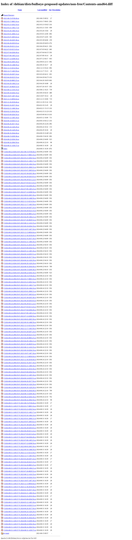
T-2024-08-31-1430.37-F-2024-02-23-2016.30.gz (20, 496)
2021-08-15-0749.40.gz (11, 18)
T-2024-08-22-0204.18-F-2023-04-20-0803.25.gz (20, 214)
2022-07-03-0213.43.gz (11, 49)
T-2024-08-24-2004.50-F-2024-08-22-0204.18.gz (20, 397)
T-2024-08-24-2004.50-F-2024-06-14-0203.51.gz (20, 378)
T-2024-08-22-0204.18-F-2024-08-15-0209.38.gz (20, 270)
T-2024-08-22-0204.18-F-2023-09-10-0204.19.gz (20, 226)
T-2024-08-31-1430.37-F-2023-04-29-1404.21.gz (20, 468)
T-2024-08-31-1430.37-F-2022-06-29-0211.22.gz (20, 431)
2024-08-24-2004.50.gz (11, 142)
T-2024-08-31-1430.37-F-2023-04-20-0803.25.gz (20, 465)
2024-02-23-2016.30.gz (11, 111)
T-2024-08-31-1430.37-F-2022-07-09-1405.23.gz (20, 440)
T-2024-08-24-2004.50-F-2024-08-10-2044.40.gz (20, 391)
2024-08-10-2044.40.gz (11, 133)
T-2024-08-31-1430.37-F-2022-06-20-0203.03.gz (20, 428)
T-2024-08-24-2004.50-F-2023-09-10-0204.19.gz (20, 350)
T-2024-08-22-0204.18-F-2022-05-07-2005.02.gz (20, 170)
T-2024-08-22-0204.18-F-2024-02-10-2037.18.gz (20, 238)
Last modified (42, 10)
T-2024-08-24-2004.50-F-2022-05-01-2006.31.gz (20, 291)
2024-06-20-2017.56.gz (11, 124)
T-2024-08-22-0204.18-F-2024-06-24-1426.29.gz (20, 260)
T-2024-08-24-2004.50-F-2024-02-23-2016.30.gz (20, 369)
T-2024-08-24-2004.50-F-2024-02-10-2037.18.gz (20, 363)
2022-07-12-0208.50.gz (11, 59)
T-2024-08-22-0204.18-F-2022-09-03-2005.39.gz (20, 195)
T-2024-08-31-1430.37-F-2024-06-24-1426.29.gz (20, 511)
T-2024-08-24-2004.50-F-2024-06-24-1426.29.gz (20, 384)
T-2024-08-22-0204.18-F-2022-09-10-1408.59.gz (20, 198)
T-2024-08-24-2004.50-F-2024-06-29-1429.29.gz (20, 387)
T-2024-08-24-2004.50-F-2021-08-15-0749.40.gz (20, 276)
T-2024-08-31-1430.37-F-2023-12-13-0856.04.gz (20, 484)
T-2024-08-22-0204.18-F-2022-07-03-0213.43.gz (20, 183)
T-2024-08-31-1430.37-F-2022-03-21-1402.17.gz (20, 412)
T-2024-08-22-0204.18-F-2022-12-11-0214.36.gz (20, 201)
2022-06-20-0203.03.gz (11, 43)
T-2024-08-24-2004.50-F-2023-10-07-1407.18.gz (20, 353)
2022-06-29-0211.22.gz (11, 46)
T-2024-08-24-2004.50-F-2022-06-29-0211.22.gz (20, 304)
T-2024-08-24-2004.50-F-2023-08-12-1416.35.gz (20, 347)
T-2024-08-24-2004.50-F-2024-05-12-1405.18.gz (20, 375)
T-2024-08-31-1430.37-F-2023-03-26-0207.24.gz (20, 459)
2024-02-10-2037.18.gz (11, 105)
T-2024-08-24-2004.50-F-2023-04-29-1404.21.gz (20, 341)
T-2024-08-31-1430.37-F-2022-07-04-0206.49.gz (20, 437)
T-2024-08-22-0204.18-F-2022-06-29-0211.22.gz (20, 180)
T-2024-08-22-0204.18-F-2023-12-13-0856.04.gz (20, 232)
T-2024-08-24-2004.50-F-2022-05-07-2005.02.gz (20, 294)
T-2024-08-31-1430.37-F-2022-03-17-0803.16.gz (20, 406)
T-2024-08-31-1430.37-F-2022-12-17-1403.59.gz (20, 456)
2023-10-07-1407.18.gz (11, 96)
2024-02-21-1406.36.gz (11, 108)
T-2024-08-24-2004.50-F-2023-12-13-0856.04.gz (20, 356)
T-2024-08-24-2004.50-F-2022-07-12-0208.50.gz (20, 316)
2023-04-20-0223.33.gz (11, 77)
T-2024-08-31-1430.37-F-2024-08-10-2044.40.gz (20, 518)
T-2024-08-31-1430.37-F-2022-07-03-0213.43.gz (20, 434)
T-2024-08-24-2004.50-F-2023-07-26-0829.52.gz (20, 344)
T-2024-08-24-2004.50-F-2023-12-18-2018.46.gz (20, 359)
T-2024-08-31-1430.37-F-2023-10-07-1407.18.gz (20, 480)
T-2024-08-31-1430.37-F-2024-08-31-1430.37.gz (20, 530)
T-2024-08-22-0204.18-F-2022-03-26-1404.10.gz (20, 164)
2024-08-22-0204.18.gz (11, 139)
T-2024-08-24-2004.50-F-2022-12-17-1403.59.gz (20, 328)
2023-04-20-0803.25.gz (11, 80)
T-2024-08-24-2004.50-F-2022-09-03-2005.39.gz (20, 319)
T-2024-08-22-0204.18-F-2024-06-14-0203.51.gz (20, 254)
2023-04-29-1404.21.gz (11, 83)
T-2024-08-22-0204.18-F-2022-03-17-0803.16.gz (20, 155)
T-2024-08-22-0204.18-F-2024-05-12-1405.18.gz (20, 251)
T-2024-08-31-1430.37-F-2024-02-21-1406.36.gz (20, 493)
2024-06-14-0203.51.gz (11, 121)
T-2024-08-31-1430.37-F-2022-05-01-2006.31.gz (20, 418)
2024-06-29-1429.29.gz (11, 130)
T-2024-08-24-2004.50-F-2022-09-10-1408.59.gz (20, 322)
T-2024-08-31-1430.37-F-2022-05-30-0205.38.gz (20, 425)
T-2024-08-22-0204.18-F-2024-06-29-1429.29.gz (20, 263)
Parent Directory (9, 15)
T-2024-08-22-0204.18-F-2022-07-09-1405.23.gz (20, 189)
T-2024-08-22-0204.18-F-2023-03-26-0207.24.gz (20, 207)
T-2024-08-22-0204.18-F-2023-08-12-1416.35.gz (20, 223)
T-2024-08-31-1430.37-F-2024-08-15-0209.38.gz (20, 521)
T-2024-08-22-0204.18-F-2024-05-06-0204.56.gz (20, 248)
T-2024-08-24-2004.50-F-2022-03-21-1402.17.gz (20, 285)
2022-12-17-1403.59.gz (11, 71)
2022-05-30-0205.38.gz (11, 40)
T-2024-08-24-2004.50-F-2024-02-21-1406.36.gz (20, 366)
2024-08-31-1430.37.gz (11, 145)
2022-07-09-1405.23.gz (11, 55)
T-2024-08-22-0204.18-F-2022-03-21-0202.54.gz (20, 158)
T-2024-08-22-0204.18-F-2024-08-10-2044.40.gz (20, 266)
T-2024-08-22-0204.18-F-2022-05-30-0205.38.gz (20, 173)
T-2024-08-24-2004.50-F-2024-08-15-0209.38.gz (20, 394)
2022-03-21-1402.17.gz (11, 28)
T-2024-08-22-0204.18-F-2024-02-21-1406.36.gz (20, 242)
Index (5, 149)
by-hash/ (6, 533)
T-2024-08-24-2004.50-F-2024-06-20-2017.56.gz (20, 381)
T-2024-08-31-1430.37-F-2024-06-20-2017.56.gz (20, 508)
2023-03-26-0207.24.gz (11, 74)
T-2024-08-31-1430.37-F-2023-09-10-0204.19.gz (20, 477)
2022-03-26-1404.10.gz (11, 31)
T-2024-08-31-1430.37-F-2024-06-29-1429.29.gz (20, 515)
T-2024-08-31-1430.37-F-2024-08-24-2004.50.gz (20, 527)
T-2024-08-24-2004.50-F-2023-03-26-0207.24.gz (20, 332)
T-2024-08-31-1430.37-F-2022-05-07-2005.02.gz (20, 422)
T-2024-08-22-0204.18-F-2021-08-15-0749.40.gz (20, 152)
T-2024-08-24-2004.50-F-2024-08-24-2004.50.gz (20, 400)
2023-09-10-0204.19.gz (11, 93)
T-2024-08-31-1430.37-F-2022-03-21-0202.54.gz (20, 409)
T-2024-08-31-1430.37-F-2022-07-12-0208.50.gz (20, 443)
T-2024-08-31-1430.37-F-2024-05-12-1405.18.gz (20, 502)
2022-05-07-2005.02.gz (11, 37)
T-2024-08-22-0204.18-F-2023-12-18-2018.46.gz (20, 235)
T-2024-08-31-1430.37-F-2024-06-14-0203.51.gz (20, 505)
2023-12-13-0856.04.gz (11, 99)
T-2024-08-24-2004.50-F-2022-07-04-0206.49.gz (20, 310)
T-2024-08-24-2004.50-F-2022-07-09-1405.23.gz (20, 313)
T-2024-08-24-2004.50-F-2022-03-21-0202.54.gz (20, 282)
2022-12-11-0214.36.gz (11, 68)
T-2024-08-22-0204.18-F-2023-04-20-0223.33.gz (20, 211)
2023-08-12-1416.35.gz (11, 90)
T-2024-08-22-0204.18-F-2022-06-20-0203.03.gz (20, 176)
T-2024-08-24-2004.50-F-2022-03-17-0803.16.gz (20, 279)
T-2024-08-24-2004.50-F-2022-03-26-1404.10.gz (20, 288)
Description (56, 10)
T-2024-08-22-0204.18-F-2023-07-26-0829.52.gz (20, 220)
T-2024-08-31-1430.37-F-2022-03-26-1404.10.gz (20, 415)
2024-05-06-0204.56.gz (11, 114)
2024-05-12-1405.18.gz (11, 118)
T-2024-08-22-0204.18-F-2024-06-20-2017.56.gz (20, 257)
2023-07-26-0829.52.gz (11, 86)
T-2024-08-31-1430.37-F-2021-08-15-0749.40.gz (20, 403)
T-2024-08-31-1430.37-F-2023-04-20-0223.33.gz (20, 462)
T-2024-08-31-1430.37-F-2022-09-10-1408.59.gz (20, 449)
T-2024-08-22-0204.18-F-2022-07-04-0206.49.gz (20, 186)
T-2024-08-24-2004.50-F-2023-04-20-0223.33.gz (20, 335)
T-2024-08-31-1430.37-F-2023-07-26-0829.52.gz (20, 471)
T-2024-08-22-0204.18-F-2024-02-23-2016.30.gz (20, 245)
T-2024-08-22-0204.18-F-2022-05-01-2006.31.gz (20, 167)
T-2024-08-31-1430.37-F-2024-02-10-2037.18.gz (20, 490)
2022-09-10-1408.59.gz (11, 65)
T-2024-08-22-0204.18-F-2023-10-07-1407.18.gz (20, 229)
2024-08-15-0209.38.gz (11, 136)
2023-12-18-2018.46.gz (11, 102)
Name (20, 10)
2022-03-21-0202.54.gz (11, 24)
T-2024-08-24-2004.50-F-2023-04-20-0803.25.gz (20, 338)
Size (50, 10)
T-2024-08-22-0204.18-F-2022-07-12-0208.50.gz (20, 192)
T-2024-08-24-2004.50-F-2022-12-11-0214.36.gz (20, 325)
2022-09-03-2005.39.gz (11, 62)
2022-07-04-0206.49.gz (11, 52)
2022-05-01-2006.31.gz (11, 34)
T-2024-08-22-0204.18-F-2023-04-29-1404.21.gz (20, 217)
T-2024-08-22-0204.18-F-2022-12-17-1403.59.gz (20, 204)
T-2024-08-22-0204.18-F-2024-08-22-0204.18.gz (20, 273)
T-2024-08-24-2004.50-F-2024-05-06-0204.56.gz (20, 372)
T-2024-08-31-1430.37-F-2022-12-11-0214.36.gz (20, 453)
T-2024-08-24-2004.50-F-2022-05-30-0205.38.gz (20, 297)
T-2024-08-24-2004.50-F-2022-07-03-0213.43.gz (20, 307)
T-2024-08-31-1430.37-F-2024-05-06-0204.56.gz (20, 499)
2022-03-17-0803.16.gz (11, 21)
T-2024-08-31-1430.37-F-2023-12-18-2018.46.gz (20, 487)
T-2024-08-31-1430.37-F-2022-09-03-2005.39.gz (20, 446)
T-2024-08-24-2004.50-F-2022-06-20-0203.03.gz (20, 301)
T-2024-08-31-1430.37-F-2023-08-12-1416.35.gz (20, 474)
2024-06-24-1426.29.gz (11, 127)
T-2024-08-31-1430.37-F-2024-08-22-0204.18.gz (20, 524)
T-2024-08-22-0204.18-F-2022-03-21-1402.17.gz (20, 161)
